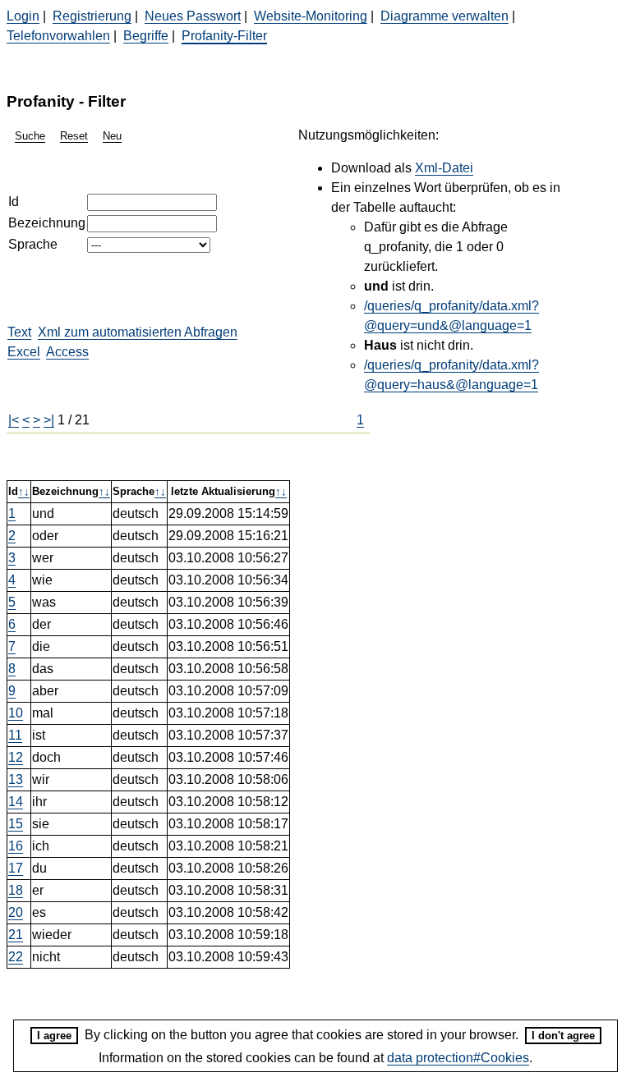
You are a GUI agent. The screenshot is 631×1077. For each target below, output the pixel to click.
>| (49, 420)
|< (13, 420)
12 (15, 757)
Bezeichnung (46, 223)
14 (15, 802)
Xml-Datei (444, 168)
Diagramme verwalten (444, 16)
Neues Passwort (193, 16)
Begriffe (145, 36)
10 (15, 713)
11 (15, 735)
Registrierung (92, 16)
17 (15, 868)
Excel (23, 352)
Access (67, 352)
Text (19, 332)
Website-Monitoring (310, 16)
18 (15, 890)
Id (13, 202)
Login (23, 16)
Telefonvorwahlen (58, 36)
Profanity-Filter (224, 36)
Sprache (33, 244)
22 (15, 957)
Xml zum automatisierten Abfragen (137, 332)
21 (15, 935)
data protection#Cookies (458, 1058)
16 (15, 846)
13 (15, 779)
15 (15, 824)
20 (15, 912)
